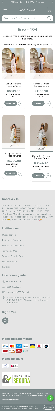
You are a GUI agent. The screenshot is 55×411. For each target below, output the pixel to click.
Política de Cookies (11, 240)
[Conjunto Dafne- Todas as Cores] (20, 103)
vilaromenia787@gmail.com (20, 292)
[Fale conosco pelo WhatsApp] (50, 398)
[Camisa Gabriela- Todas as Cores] (48, 103)
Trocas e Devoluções (12, 256)
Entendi (48, 407)
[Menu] (5, 9)
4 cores (41, 148)
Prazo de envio (9, 261)
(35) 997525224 (13, 287)
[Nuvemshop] (11, 400)
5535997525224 (13, 281)
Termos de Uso (9, 251)
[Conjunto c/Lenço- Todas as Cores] (48, 175)
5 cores (13, 76)
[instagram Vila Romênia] (5, 320)
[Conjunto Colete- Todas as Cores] (20, 173)
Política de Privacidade (13, 245)
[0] (49, 10)
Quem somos (9, 235)
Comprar (10, 103)
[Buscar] (49, 18)
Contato (6, 267)
